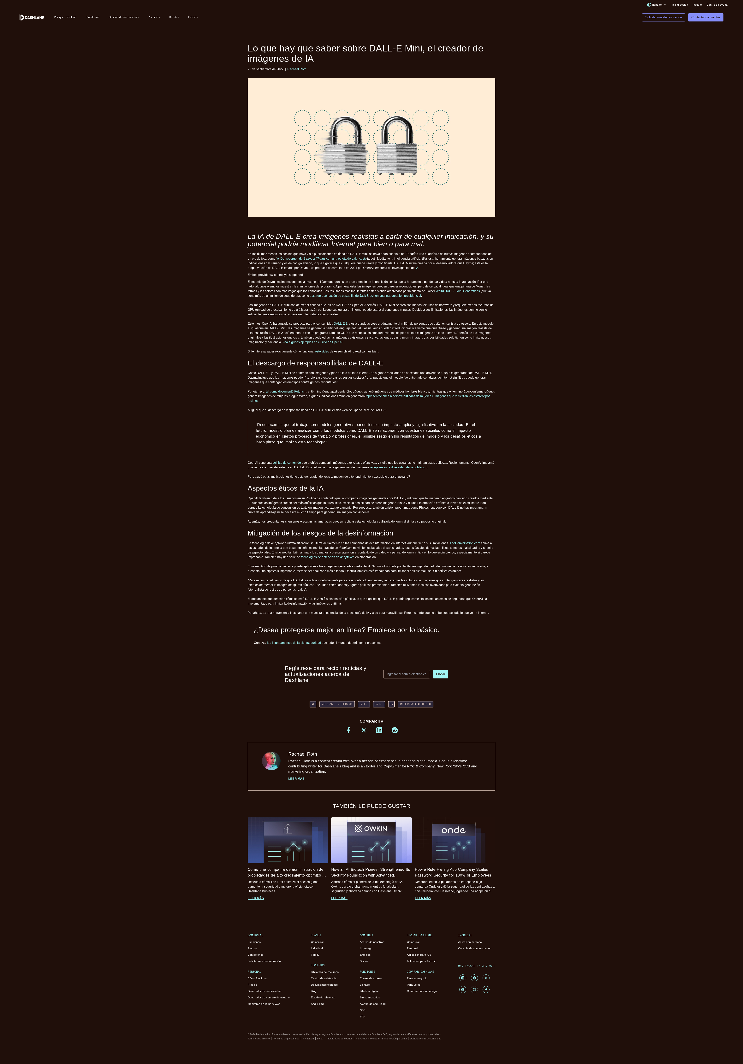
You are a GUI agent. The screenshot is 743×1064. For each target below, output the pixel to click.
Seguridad (317, 1003)
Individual (317, 948)
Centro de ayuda (717, 4)
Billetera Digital (369, 991)
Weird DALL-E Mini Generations (458, 291)
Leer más (296, 778)
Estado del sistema (323, 997)
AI (313, 704)
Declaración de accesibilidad (425, 1038)
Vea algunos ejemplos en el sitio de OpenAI (312, 342)
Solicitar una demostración (264, 961)
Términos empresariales (286, 1038)
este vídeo (322, 351)
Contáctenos (256, 954)
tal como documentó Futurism (286, 391)
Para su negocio (417, 978)
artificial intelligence (337, 704)
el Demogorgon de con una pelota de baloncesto (322, 258)
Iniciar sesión (680, 4)
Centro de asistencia (324, 978)
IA (416, 267)
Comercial (317, 941)
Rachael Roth (296, 69)
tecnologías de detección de (327, 557)
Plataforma (92, 17)
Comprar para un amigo (422, 991)
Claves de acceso (371, 978)
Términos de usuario (259, 1038)
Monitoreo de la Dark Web (264, 1003)
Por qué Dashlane (65, 17)
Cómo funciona (257, 978)
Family (315, 954)
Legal (320, 1038)
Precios (193, 17)
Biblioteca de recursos (325, 971)
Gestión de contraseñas (124, 17)
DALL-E (364, 704)
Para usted (413, 984)
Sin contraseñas (370, 997)
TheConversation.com (465, 543)
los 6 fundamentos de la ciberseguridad (294, 642)
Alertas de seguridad (373, 1003)
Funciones (254, 941)
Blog (314, 991)
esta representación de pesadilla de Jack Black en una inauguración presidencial (365, 295)
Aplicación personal (470, 941)
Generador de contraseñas (264, 991)
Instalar (697, 4)
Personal (412, 948)
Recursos (154, 17)
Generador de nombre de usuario (269, 997)
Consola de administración (474, 948)
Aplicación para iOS (419, 954)
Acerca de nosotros (372, 941)
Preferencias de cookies (340, 1038)
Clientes (174, 17)
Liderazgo (366, 948)
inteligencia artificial (415, 704)
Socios (364, 961)
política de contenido (286, 462)
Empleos (365, 954)
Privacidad (308, 1038)
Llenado (365, 984)
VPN (362, 1016)
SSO (363, 1010)
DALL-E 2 (340, 323)
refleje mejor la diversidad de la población (398, 467)
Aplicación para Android (421, 961)
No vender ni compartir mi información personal (381, 1038)
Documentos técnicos (324, 984)
